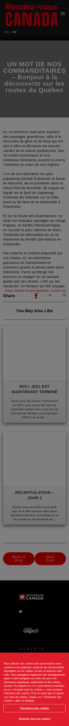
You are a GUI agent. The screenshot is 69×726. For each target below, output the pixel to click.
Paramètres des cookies (34, 708)
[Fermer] (64, 658)
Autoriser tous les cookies (34, 718)
